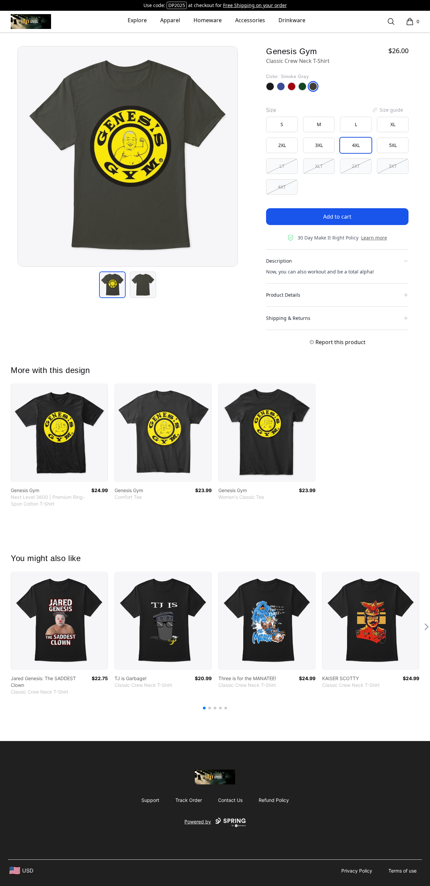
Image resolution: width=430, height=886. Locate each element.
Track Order (188, 800)
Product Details (283, 295)
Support (150, 800)
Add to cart (337, 216)
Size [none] (271, 110)
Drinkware (291, 20)
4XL (356, 145)
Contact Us (230, 800)
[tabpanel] (127, 156)
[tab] (112, 284)
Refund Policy (274, 800)
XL (392, 124)
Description (279, 261)
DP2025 (176, 5)
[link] (59, 432)
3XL (319, 145)
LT (282, 166)
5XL (393, 145)
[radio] (282, 124)
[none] (387, 110)
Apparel (170, 20)
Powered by (197, 821)
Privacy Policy (356, 871)
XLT (319, 166)
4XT (282, 187)
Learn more (374, 237)
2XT (356, 166)
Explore (137, 20)
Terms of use (402, 871)
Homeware (208, 20)
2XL (282, 145)
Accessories (250, 20)
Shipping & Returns (288, 318)
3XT (393, 166)
